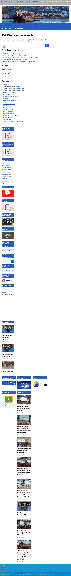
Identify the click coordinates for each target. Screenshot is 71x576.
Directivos (5, 102)
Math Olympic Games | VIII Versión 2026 (24, 533)
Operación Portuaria (8, 111)
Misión (5, 108)
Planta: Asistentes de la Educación (11, 115)
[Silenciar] (11, 224)
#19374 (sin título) (5, 4)
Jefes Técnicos (6, 106)
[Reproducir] (3, 224)
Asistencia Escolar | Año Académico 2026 (13, 90)
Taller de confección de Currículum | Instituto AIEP (15, 59)
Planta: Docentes (7, 117)
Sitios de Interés (7, 119)
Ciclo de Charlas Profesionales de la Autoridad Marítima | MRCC (19, 61)
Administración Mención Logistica (11, 86)
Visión (4, 123)
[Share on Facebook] (2, 567)
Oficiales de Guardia (8, 109)
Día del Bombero (7, 371)
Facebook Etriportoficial (47, 1)
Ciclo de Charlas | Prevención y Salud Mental (14, 55)
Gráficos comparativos (9, 104)
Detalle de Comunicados (9, 100)
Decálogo (5, 98)
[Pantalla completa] (13, 224)
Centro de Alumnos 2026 (9, 92)
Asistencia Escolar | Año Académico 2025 (13, 88)
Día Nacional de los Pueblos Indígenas (12, 54)
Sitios (27, 25)
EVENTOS (20, 392)
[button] (8, 222)
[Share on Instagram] (2, 570)
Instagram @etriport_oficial (61, 1)
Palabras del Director (8, 113)
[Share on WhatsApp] (2, 574)
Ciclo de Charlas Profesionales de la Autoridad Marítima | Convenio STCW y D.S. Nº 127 (24, 555)
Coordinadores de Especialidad (11, 96)
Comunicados (19, 28)
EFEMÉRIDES (5, 322)
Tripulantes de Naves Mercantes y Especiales (14, 121)
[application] (8, 221)
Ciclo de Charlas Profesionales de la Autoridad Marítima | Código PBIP (20, 57)
